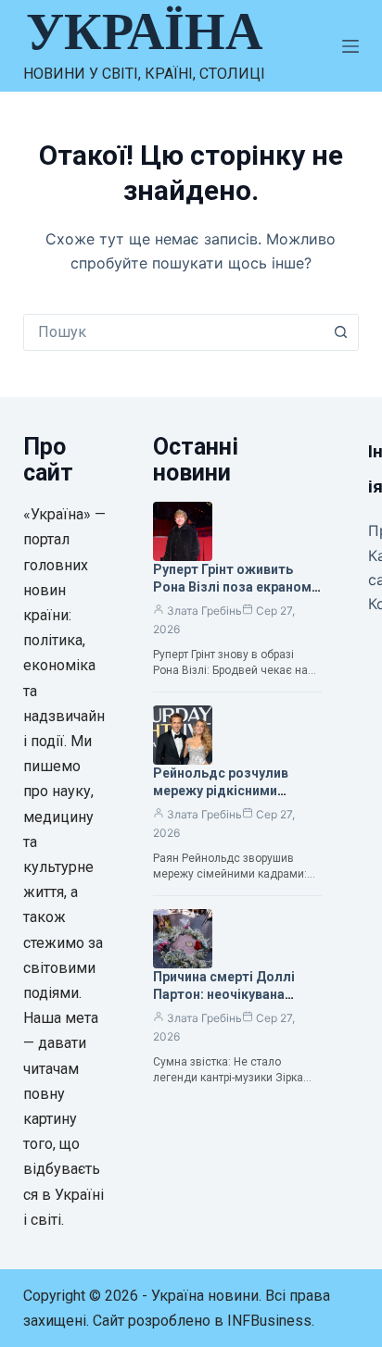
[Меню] (350, 46)
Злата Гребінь (204, 610)
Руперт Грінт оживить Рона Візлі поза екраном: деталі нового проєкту (234, 587)
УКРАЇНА (144, 31)
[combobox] (174, 332)
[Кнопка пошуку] (340, 332)
